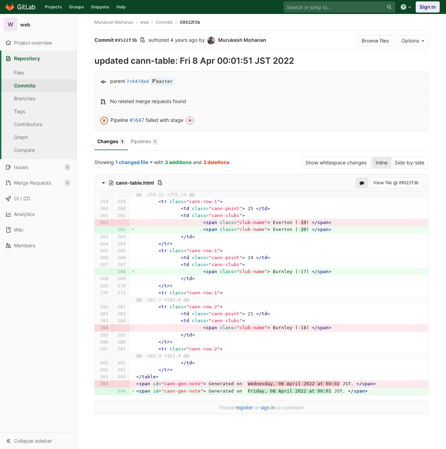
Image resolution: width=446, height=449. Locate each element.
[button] (38, 440)
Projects (53, 6)
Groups (76, 6)
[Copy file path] (159, 182)
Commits (25, 85)
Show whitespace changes (336, 162)
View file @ (395, 182)
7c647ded (137, 81)
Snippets (100, 6)
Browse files (376, 41)
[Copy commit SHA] (142, 40)
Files (19, 73)
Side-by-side (409, 162)
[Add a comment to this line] (94, 202)
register (244, 407)
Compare (24, 150)
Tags (19, 111)
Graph (21, 137)
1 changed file (131, 162)
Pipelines (143, 141)
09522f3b (190, 22)
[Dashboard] (21, 7)
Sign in (428, 7)
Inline (381, 162)
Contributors (28, 124)
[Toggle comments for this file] (362, 182)
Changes (110, 141)
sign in (267, 407)
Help (121, 6)
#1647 (137, 120)
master (164, 81)
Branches (24, 98)
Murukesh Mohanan (113, 22)
